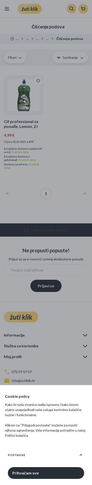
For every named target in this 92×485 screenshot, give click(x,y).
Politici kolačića (16, 435)
